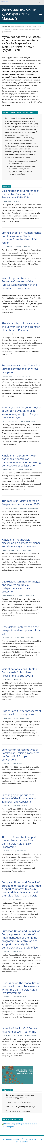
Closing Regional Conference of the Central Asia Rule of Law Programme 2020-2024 (20, 194)
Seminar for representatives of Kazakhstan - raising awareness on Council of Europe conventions (20, 754)
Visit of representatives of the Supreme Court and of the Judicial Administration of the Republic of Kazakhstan (19, 283)
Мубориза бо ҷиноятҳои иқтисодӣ (21, 1107)
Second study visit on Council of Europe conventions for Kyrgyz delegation (21, 369)
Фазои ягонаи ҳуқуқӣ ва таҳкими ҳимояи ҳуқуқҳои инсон (20, 1096)
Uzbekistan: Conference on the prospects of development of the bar (21, 630)
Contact (25, 1142)
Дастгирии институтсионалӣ (18, 1111)
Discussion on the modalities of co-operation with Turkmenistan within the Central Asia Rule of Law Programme (21, 988)
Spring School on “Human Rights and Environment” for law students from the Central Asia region (21, 237)
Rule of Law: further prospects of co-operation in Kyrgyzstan (21, 712)
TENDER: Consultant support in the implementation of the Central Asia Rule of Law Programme (20, 842)
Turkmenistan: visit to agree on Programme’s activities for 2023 (21, 502)
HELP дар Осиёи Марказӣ (20, 1102)
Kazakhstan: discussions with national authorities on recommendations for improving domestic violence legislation (21, 460)
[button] (22, 2)
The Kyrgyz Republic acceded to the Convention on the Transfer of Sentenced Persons (21, 327)
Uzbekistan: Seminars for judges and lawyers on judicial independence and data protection (21, 586)
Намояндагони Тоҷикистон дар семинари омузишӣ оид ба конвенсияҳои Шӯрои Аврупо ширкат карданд (21, 412)
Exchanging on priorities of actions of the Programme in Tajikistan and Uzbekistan (19, 798)
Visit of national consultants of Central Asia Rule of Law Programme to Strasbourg (20, 672)
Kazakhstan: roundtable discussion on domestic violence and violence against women (21, 543)
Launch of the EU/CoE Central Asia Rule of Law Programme (19, 1029)
